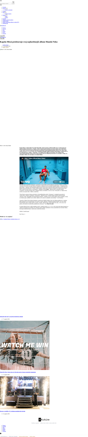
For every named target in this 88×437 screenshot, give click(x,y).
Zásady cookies (32, 436)
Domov (4, 27)
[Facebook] (0, 433)
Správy (7, 47)
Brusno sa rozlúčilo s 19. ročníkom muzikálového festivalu (12, 411)
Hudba (4, 31)
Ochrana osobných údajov (23, 436)
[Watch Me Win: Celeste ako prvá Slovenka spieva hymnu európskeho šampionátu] (24, 369)
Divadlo (4, 28)
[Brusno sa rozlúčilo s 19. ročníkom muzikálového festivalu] (24, 408)
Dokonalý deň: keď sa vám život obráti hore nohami (11, 316)
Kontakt (4, 33)
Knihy (4, 32)
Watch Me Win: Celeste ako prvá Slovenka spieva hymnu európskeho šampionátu (18, 372)
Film (4, 30)
